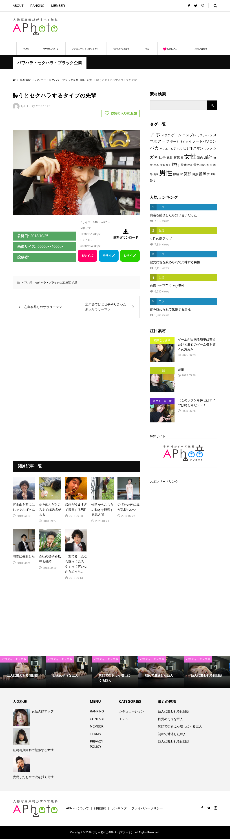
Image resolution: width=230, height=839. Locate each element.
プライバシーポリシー (147, 808)
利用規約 (100, 808)
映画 (190, 165)
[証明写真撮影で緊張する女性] (22, 736)
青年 (212, 174)
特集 (147, 48)
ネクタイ (186, 141)
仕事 (162, 157)
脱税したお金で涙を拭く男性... (34, 777)
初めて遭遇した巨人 (172, 734)
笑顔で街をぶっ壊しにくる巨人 (180, 726)
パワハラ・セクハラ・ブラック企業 (49, 62)
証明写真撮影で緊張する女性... (34, 750)
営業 (177, 157)
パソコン (165, 148)
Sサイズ (87, 255)
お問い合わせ (201, 48)
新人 (168, 165)
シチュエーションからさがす (85, 48)
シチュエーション (131, 711)
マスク (208, 148)
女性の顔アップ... (44, 711)
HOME (26, 48)
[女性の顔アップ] (22, 717)
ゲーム (176, 135)
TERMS (95, 734)
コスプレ (189, 135)
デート (174, 141)
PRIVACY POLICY (96, 744)
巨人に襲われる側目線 (173, 711)
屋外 (208, 157)
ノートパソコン (204, 141)
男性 (165, 172)
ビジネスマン (193, 148)
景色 (196, 165)
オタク (165, 135)
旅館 (184, 165)
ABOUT (18, 5)
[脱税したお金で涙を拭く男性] (22, 763)
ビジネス (176, 148)
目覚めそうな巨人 (170, 719)
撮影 (162, 165)
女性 (190, 156)
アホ (155, 134)
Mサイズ (109, 255)
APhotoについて (50, 48)
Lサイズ (130, 255)
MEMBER (58, 5)
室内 (200, 157)
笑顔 (187, 174)
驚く (153, 181)
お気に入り (172, 48)
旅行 (176, 164)
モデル (123, 719)
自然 (195, 174)
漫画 (155, 174)
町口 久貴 (72, 282)
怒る (156, 165)
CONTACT (97, 719)
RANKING (37, 5)
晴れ (203, 165)
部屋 (202, 174)
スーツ (163, 141)
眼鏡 (176, 174)
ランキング (119, 808)
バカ (154, 147)
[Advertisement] (164, 26)
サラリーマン (204, 135)
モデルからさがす (121, 48)
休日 (170, 157)
